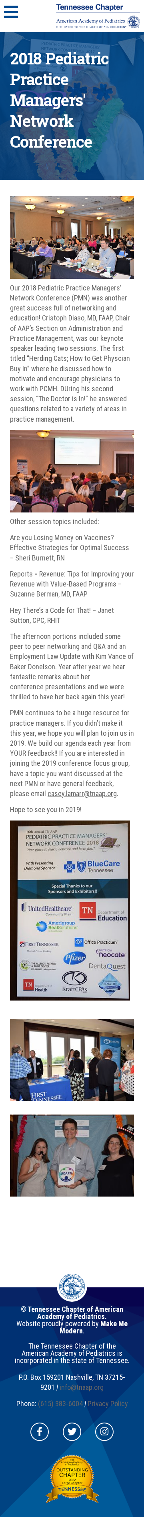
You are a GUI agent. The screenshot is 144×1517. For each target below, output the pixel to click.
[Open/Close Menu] (11, 12)
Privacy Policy (108, 1403)
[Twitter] (72, 1432)
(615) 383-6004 (60, 1403)
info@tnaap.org (82, 1387)
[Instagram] (104, 1432)
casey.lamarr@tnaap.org (82, 793)
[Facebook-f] (39, 1432)
